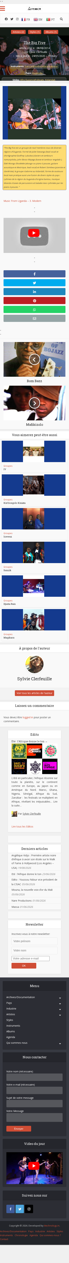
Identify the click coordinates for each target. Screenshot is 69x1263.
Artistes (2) (18, 31)
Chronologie (21, 1235)
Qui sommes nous (16, 1042)
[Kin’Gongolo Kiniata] (33, 485)
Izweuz (8, 536)
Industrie (11, 1008)
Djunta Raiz (10, 603)
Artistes (10, 1014)
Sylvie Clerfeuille (38, 52)
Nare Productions (22, 900)
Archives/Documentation (20, 997)
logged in (28, 717)
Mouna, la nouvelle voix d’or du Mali (32, 889)
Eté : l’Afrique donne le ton (29, 741)
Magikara (9, 637)
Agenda (10, 1037)
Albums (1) (50, 31)
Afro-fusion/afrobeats (32, 79)
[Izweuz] (33, 518)
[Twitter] (20, 1209)
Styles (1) (34, 31)
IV (5, 469)
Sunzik (7, 570)
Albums (10, 1031)
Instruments (13, 1025)
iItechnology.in (51, 1225)
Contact (4, 1239)
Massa (15, 907)
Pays (9, 1003)
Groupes (8, 465)
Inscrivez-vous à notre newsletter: (31, 934)
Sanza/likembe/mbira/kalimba (41, 66)
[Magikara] (33, 619)
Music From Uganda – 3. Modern (22, 201)
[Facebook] (10, 1209)
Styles (9, 1020)
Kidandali (50, 79)
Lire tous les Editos (22, 826)
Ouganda (37, 73)
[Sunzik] (33, 552)
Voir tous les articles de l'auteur (34, 693)
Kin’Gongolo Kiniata (14, 502)
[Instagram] (29, 1209)
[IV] (33, 451)
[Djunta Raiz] (33, 586)
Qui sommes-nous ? (50, 1235)
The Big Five (34, 42)
